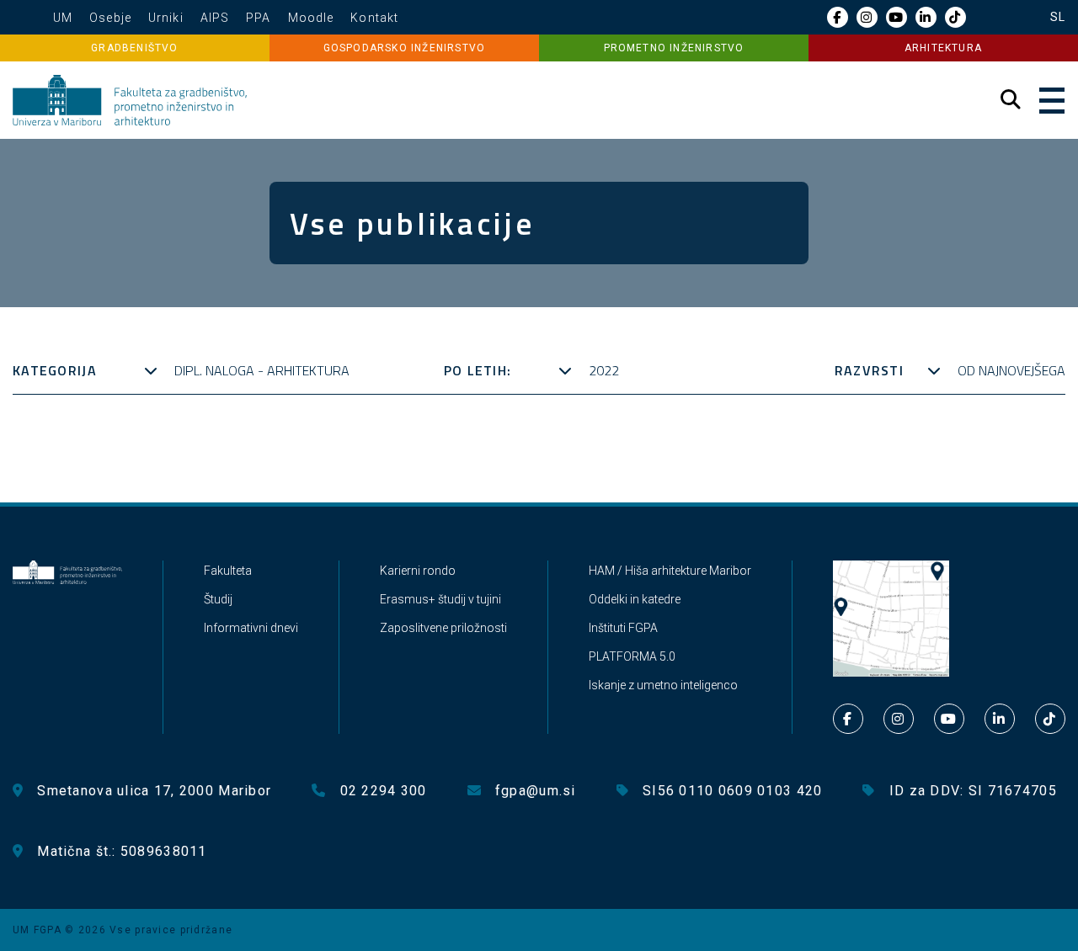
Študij (218, 599)
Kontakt (374, 17)
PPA (258, 17)
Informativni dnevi (251, 628)
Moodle (311, 17)
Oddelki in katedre (634, 599)
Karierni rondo (418, 570)
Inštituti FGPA (623, 628)
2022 (604, 370)
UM (62, 17)
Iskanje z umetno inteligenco (663, 685)
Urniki (166, 17)
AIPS (214, 17)
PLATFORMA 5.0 (632, 656)
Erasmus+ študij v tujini (440, 599)
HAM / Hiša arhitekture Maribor (670, 570)
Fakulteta (228, 570)
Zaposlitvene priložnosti (443, 628)
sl (1057, 17)
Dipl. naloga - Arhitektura (262, 370)
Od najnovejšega (1011, 370)
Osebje (110, 17)
